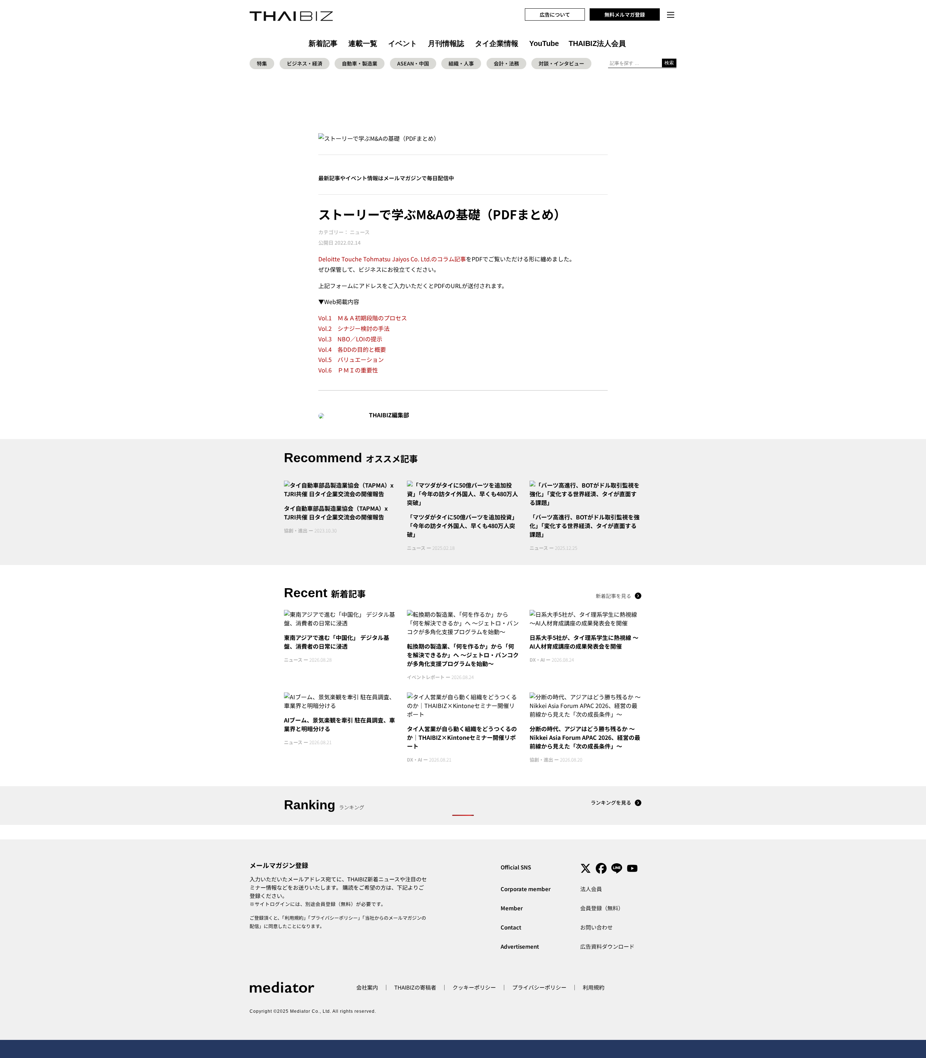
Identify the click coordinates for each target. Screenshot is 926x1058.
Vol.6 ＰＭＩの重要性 (348, 370)
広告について (555, 14)
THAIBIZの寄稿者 (415, 987)
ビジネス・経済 (304, 63)
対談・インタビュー (561, 63)
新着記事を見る (613, 595)
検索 (669, 63)
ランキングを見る (611, 802)
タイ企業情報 (496, 43)
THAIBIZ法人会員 (597, 43)
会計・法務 (506, 63)
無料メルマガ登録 (624, 14)
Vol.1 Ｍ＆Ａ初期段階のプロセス (362, 317)
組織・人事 (461, 63)
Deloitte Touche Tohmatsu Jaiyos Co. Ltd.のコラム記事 (392, 258)
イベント (402, 43)
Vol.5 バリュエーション (351, 359)
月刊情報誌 (446, 43)
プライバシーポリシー (334, 917)
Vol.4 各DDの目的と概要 (352, 349)
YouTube (544, 43)
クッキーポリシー (474, 987)
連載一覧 (362, 43)
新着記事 (323, 43)
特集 (262, 63)
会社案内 (367, 987)
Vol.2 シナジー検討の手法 (354, 328)
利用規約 (294, 917)
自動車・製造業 (359, 63)
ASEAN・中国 (413, 63)
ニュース (360, 232)
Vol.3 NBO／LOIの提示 (350, 338)
